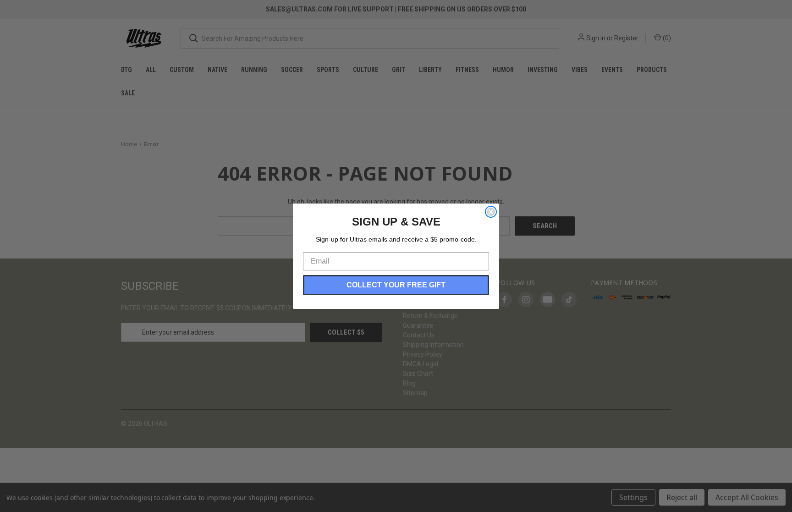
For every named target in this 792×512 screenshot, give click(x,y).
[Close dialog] (490, 211)
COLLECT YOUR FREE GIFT (396, 285)
